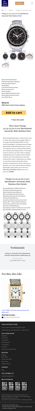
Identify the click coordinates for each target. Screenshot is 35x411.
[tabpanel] (17, 297)
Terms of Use (5, 361)
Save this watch (18, 120)
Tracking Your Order (6, 359)
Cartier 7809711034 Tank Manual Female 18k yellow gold (15, 311)
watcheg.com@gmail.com (8, 376)
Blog (3, 370)
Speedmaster (12, 10)
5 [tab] (9, 317)
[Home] (2, 10)
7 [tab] (13, 317)
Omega (6, 10)
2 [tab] (4, 317)
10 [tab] (18, 317)
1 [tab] (2, 317)
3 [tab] (6, 317)
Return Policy (5, 357)
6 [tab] (11, 317)
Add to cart (14, 113)
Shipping (4, 355)
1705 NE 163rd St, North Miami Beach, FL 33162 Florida (15, 330)
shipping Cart (19, 3)
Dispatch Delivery (6, 363)
